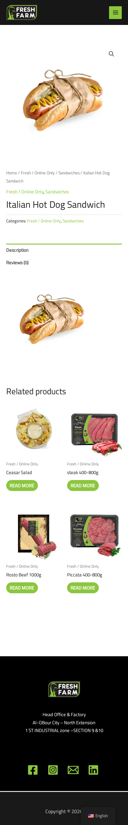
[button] (111, 54)
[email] (74, 769)
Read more (22, 485)
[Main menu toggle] (115, 12)
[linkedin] (94, 769)
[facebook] (33, 769)
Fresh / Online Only (38, 173)
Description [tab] (17, 250)
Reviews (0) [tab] (17, 262)
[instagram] (54, 769)
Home (11, 173)
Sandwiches (69, 173)
